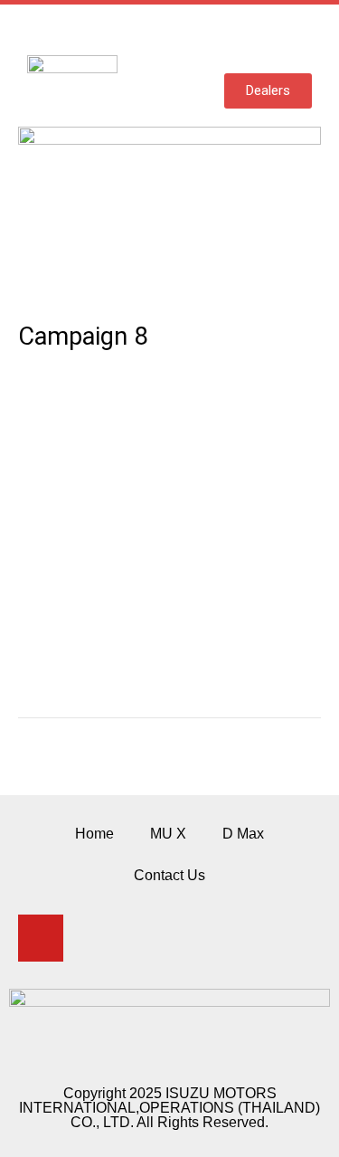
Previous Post (169, 748)
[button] (298, 39)
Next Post (170, 783)
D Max (243, 833)
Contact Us (169, 875)
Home (94, 833)
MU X (168, 833)
